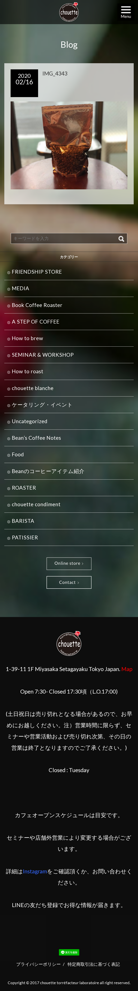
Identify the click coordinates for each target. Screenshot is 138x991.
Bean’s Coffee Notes (36, 438)
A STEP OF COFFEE (35, 322)
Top (127, 979)
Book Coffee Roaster (37, 305)
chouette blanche (33, 388)
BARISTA (23, 521)
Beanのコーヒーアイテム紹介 (48, 471)
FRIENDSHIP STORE (37, 272)
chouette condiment (36, 504)
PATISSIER (25, 537)
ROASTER (24, 488)
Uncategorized (29, 421)
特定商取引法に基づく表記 (94, 964)
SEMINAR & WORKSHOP (43, 355)
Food (18, 454)
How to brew (27, 338)
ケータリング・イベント (42, 405)
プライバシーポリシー (38, 964)
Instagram (35, 871)
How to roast (27, 371)
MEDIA (20, 288)
